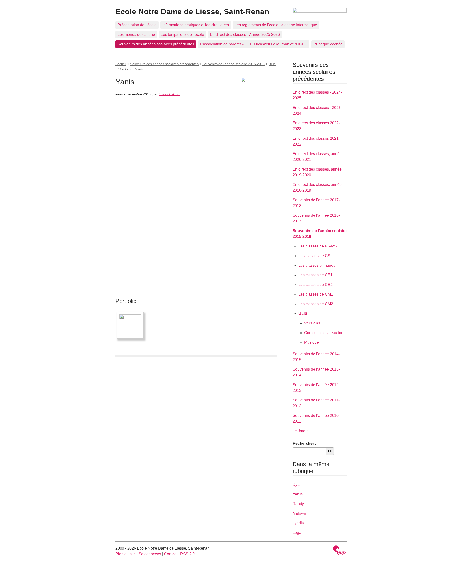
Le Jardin (300, 431)
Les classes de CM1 (315, 294)
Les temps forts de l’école (182, 34)
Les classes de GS (314, 256)
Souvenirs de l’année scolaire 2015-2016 (233, 64)
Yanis (298, 494)
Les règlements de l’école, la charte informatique (276, 25)
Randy (298, 504)
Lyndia (298, 523)
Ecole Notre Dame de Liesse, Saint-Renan (192, 11)
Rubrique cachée (328, 44)
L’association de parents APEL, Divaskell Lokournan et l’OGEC (254, 44)
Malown (299, 513)
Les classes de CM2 (315, 304)
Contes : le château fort (323, 333)
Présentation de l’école (137, 25)
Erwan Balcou (169, 94)
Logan (298, 533)
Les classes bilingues (316, 265)
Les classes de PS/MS (317, 246)
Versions (124, 69)
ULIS (272, 64)
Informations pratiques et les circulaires (195, 25)
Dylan (298, 484)
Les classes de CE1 (315, 275)
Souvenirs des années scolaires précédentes (155, 44)
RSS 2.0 (187, 554)
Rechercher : (304, 443)
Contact (170, 554)
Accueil (121, 64)
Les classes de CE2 (315, 285)
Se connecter (150, 554)
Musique (311, 342)
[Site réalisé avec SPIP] (339, 550)
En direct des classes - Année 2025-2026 (245, 34)
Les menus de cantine (136, 34)
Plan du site (126, 554)
